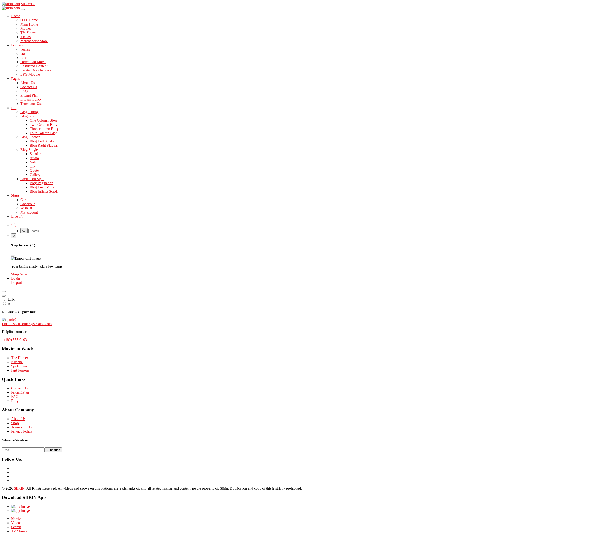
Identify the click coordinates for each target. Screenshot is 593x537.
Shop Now (19, 274)
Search (16, 527)
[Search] (13, 226)
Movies (16, 519)
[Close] (23, 9)
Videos (16, 523)
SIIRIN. (20, 488)
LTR (11, 299)
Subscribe (53, 450)
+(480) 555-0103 (14, 340)
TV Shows (19, 531)
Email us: (27, 324)
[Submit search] (24, 230)
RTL (11, 304)
